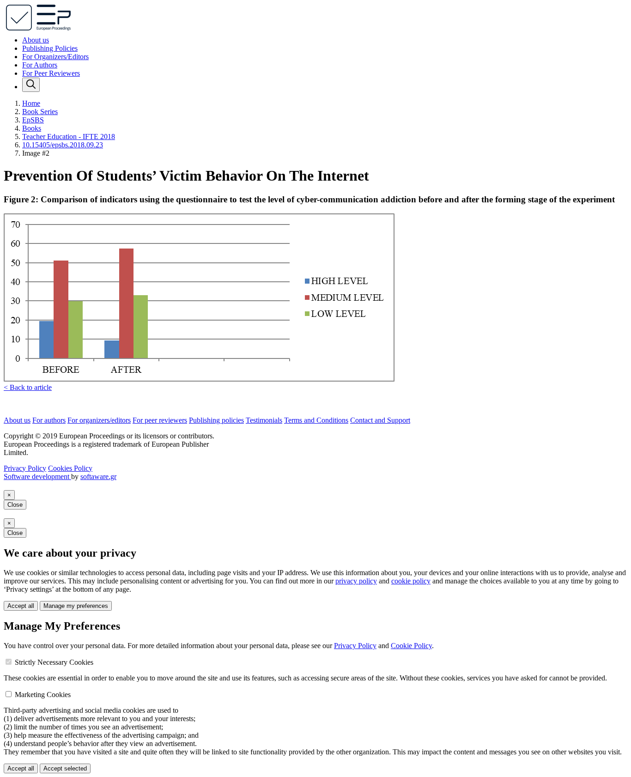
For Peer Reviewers (51, 73)
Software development (37, 476)
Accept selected (65, 768)
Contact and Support (380, 420)
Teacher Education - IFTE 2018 (68, 136)
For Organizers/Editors (55, 57)
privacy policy (356, 581)
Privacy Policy (25, 468)
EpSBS (33, 120)
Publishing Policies (50, 48)
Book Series (40, 111)
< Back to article (28, 387)
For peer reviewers (160, 420)
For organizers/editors (99, 420)
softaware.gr (98, 476)
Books (31, 128)
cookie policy (411, 581)
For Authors (39, 65)
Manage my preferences (75, 605)
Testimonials (264, 420)
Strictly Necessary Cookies (54, 662)
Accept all (20, 605)
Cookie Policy (411, 646)
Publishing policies (216, 420)
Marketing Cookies (43, 694)
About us (35, 40)
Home (31, 103)
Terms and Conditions (316, 420)
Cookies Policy (70, 468)
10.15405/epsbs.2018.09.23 (62, 145)
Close (15, 504)
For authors (49, 420)
